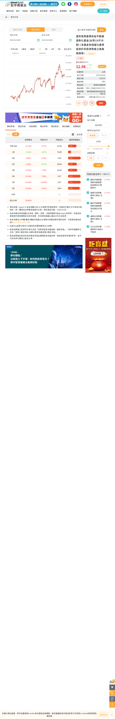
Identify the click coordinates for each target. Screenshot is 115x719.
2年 (98, 158)
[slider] (98, 146)
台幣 (9, 134)
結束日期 (45, 35)
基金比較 (111, 692)
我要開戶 (103, 4)
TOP (112, 705)
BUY (101, 103)
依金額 (92, 135)
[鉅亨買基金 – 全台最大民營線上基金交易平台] (15, 4)
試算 (98, 165)
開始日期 (13, 35)
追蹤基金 (112, 699)
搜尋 (105, 11)
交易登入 (87, 4)
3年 (106, 158)
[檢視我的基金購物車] (112, 687)
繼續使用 (104, 714)
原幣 (16, 134)
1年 (90, 158)
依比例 (104, 135)
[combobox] (91, 29)
